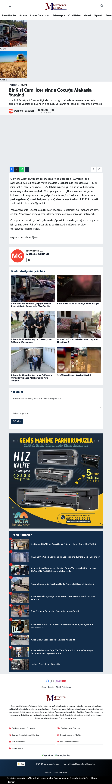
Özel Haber (74, 15)
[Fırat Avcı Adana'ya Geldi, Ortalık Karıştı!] (79, 288)
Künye (43, 687)
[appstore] (48, 755)
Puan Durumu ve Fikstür (70, 735)
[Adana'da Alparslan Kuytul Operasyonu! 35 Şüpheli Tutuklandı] (33, 324)
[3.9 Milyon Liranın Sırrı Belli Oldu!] (79, 360)
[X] (53, 681)
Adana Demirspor (39, 15)
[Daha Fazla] (27, 169)
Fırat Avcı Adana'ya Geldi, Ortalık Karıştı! (78, 303)
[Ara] (102, 6)
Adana (23, 15)
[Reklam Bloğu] (56, 481)
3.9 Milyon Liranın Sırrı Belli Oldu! (74, 375)
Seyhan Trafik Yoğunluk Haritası (25, 735)
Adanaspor (59, 15)
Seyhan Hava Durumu (70, 728)
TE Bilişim (63, 773)
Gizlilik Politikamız (63, 687)
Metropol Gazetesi (37, 254)
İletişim (51, 687)
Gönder (17, 421)
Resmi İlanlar (9, 15)
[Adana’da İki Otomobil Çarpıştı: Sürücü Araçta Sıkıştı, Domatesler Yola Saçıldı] (33, 288)
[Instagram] (58, 681)
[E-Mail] (28, 260)
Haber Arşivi (17, 748)
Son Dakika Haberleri (69, 742)
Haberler (13, 85)
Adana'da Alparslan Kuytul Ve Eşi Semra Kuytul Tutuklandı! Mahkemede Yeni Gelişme (31, 378)
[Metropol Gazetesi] (17, 256)
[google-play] (63, 755)
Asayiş (24, 85)
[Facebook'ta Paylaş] (12, 169)
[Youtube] (63, 681)
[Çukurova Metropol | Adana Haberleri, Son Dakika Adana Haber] (56, 6)
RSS (22, 764)
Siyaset (98, 15)
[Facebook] (48, 681)
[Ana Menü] (10, 6)
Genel (87, 15)
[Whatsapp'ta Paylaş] (21, 169)
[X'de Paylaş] (16, 169)
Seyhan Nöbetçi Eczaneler (23, 728)
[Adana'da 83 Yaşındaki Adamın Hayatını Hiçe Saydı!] (79, 324)
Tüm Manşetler (18, 742)
